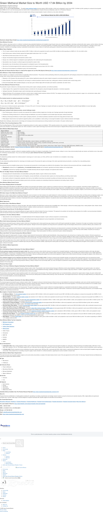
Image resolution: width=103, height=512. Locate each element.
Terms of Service (4, 511)
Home (4, 447)
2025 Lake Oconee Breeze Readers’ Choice (12, 465)
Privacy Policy (3, 509)
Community (5, 449)
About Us (5, 504)
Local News (8, 452)
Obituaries (5, 459)
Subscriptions (6, 500)
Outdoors (8, 453)
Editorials (8, 457)
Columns (8, 456)
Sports (4, 460)
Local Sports (8, 462)
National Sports (9, 463)
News (4, 450)
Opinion (4, 455)
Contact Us (5, 506)
